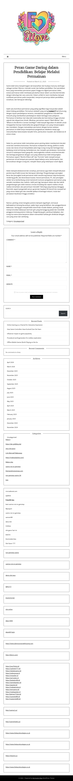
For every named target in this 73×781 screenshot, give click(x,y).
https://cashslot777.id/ (13, 669)
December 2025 (12, 371)
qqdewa (8, 496)
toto (7, 480)
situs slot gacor (10, 448)
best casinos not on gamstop (15, 504)
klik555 (8, 535)
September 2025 (12, 384)
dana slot (9, 522)
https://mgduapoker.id (13, 692)
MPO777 (8, 587)
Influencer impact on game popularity (19, 334)
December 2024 (12, 423)
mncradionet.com (11, 491)
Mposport (9, 509)
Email (9, 275)
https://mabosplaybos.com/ (15, 457)
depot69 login (10, 632)
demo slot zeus (10, 575)
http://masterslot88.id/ (13, 699)
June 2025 (10, 397)
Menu (64, 56)
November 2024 (12, 427)
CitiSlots (8, 526)
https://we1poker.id (12, 678)
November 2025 (12, 375)
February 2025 (12, 414)
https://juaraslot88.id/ (13, 697)
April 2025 (10, 406)
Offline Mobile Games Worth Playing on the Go (22, 342)
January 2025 (11, 419)
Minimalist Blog (37, 778)
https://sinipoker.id (12, 675)
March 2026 (11, 367)
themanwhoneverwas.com (14, 471)
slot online (9, 609)
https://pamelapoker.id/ (13, 682)
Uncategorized (19, 221)
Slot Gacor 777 (10, 543)
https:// (8, 440)
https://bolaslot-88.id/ (13, 680)
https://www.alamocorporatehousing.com (19, 643)
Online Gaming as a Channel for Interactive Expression (25, 325)
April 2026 (10, 362)
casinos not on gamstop (13, 564)
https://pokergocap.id (13, 673)
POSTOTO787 (10, 598)
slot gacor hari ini (11, 530)
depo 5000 (9, 621)
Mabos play (9, 462)
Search (8, 308)
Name (9, 266)
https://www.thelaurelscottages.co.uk (18, 733)
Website (9, 284)
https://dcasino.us (11, 756)
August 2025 (11, 388)
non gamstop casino (12, 553)
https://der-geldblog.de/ (13, 444)
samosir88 (9, 517)
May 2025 (10, 401)
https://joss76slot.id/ (12, 666)
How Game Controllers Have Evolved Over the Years (24, 329)
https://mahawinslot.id (13, 687)
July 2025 (10, 393)
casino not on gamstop (13, 466)
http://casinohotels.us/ (13, 722)
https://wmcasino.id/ (12, 689)
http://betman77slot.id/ (13, 694)
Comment (10, 240)
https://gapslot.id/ (11, 685)
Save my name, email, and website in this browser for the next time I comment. (37, 292)
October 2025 (11, 380)
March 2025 (11, 410)
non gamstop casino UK (13, 475)
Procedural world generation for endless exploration (24, 338)
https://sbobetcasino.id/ (13, 671)
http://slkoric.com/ (12, 655)
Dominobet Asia (11, 539)
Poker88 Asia (10, 500)
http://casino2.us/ (11, 710)
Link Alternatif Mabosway (14, 453)
